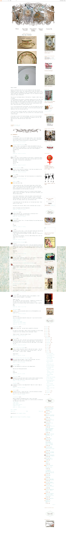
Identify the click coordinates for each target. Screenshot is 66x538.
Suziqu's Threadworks (50, 455)
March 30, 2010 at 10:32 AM (19, 281)
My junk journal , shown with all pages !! (50, 448)
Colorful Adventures (50, 489)
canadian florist (16, 320)
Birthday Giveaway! (50, 365)
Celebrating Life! (50, 364)
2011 (47, 334)
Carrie (14, 174)
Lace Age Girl (48, 458)
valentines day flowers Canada (19, 322)
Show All (54, 504)
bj (13, 229)
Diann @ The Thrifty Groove (18, 283)
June (48, 347)
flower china (15, 402)
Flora (47, 412)
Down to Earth (48, 419)
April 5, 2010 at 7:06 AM (19, 387)
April (48, 350)
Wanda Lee (15, 181)
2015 (47, 328)
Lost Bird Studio (49, 482)
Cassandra (15, 383)
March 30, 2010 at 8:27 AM (19, 253)
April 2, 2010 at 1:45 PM (19, 373)
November (49, 339)
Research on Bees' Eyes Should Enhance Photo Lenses (50, 495)
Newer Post (13, 411)
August (48, 344)
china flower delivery (17, 404)
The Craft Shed (49, 485)
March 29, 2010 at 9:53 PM (19, 153)
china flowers (16, 403)
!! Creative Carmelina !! (48, 470)
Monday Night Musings (50, 377)
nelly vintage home (49, 479)
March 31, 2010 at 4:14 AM (19, 324)
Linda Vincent (16, 212)
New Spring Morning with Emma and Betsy (50, 381)
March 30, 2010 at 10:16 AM (19, 269)
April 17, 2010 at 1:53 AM (19, 407)
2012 (47, 333)
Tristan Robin (16, 326)
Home (27, 411)
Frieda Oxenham (49, 411)
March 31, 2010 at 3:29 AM (19, 313)
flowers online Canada (17, 321)
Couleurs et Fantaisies (48, 501)
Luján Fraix (48, 422)
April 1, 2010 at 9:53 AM (19, 362)
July (48, 345)
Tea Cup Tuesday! (49, 353)
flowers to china (16, 405)
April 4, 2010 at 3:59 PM (19, 380)
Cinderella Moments (49, 407)
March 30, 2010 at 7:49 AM (19, 239)
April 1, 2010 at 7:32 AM (19, 355)
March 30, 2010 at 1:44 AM (19, 209)
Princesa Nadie (49, 438)
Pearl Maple (15, 376)
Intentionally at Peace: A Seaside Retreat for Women (49, 443)
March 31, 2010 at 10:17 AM (19, 335)
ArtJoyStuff (48, 425)
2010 (47, 336)
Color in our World (49, 493)
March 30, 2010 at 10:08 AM (19, 260)
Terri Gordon (15, 256)
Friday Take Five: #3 (50, 426)
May (47, 348)
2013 (47, 331)
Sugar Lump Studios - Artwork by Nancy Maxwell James (50, 429)
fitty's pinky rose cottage (18, 347)
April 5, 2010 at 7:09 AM (19, 394)
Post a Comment (14, 409)
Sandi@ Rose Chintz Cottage (18, 242)
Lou (13, 156)
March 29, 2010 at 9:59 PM (19, 165)
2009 (47, 394)
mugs (46, 502)
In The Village (49, 378)
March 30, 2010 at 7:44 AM (19, 226)
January (48, 392)
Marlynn (14, 338)
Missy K (47, 461)
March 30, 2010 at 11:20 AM (19, 291)
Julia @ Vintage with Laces (18, 144)
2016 (47, 326)
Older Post (41, 411)
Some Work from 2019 (50, 452)
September (49, 342)
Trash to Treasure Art (49, 466)
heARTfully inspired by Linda (50, 434)
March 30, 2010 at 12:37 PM (19, 306)
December (49, 337)
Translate (53, 59)
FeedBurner (53, 205)
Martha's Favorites (17, 167)
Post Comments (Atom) (21, 413)
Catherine (15, 364)
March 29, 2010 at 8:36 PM (19, 141)
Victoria (14, 294)
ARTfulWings (15, 309)
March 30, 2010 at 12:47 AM (19, 178)
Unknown (14, 390)
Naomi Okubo (48, 439)
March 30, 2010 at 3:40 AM (19, 216)
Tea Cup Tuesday (17, 125)
